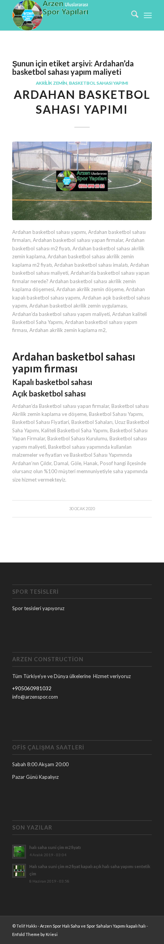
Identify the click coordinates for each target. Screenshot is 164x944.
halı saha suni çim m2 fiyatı (55, 847)
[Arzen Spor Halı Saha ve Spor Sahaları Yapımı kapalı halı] (68, 15)
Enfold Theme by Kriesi (35, 934)
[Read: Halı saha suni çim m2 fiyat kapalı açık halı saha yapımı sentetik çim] (19, 871)
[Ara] (131, 15)
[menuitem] (131, 15)
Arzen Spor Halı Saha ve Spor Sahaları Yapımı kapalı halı (93, 925)
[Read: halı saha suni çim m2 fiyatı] (19, 852)
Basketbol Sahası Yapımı (98, 82)
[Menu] (148, 15)
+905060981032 (31, 688)
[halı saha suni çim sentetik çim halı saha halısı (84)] (82, 181)
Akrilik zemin (51, 82)
